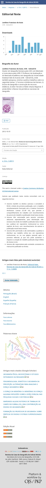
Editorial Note (33, 264)
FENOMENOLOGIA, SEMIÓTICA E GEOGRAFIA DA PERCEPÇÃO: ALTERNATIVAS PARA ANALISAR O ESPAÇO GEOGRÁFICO (21, 384)
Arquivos (11, 7)
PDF (6, 121)
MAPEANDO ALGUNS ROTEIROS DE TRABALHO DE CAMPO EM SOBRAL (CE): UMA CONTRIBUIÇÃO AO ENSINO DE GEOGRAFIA (22, 404)
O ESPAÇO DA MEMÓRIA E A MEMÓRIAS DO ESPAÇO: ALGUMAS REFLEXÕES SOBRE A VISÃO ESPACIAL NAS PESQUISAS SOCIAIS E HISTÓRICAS (23, 394)
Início (4, 7)
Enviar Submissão (11, 280)
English (6, 297)
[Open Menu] (2, 2)
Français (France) (9, 304)
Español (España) (9, 300)
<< (3, 273)
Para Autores (7, 321)
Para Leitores (7, 317)
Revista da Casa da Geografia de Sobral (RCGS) (22, 2)
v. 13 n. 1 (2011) (22, 7)
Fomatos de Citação (10, 150)
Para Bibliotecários (9, 324)
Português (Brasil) (10, 294)
